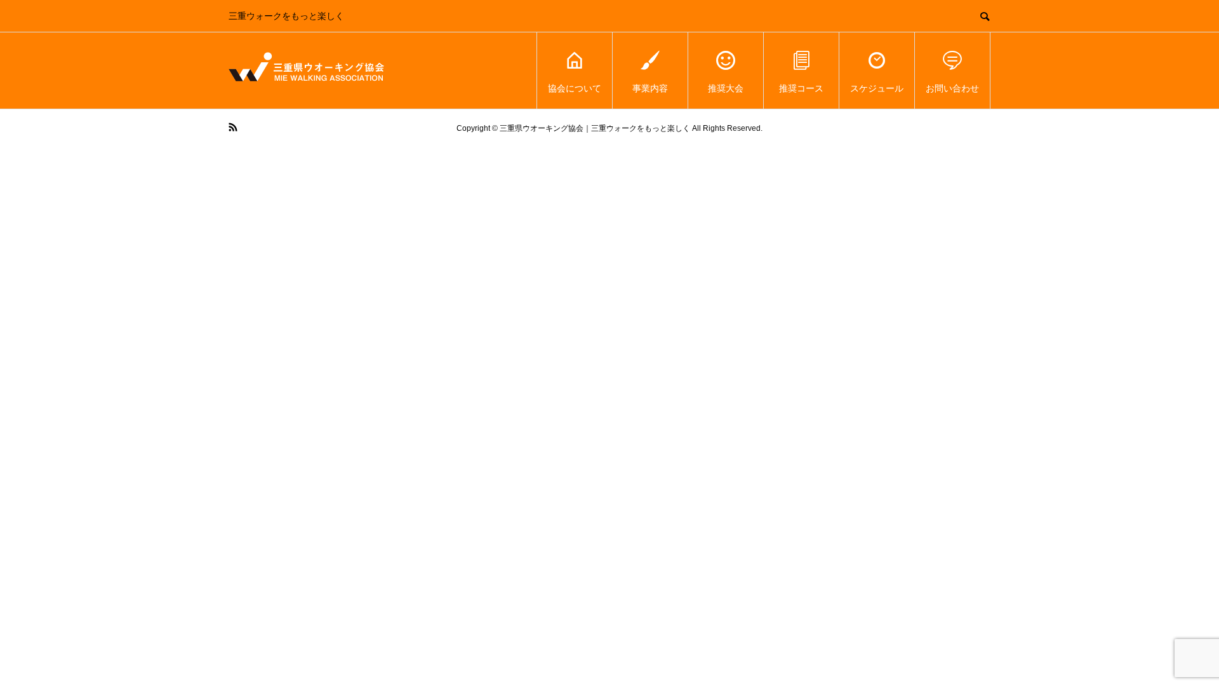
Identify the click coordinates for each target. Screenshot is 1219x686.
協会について (574, 88)
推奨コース (801, 88)
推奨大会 (725, 88)
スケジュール (876, 88)
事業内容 (650, 88)
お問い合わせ (952, 88)
